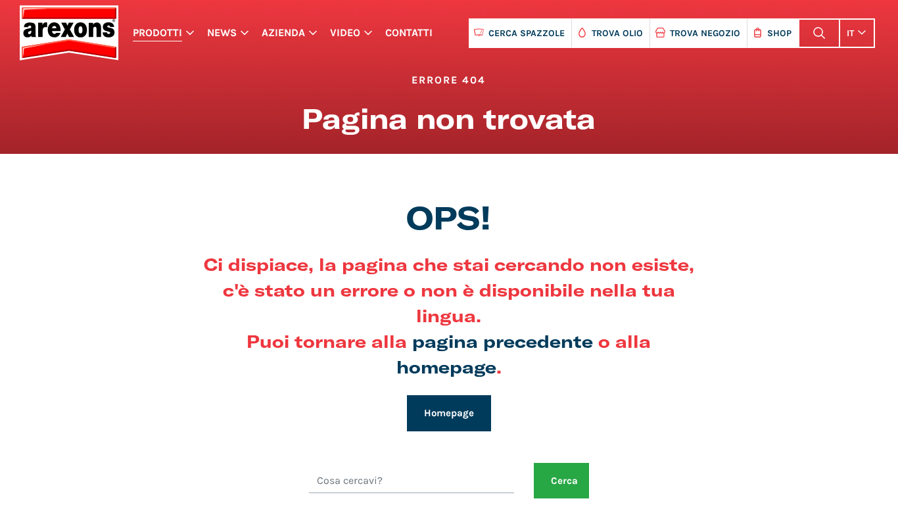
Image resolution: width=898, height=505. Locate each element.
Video (345, 32)
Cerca (564, 481)
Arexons (69, 33)
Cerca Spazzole (526, 33)
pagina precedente (502, 341)
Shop (779, 33)
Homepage (449, 413)
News (222, 32)
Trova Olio (617, 33)
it (850, 33)
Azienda (283, 32)
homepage (446, 366)
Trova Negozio (705, 33)
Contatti (409, 32)
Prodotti (157, 32)
